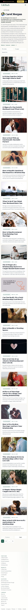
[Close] (26, 1)
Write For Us (3, 601)
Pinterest (13, 609)
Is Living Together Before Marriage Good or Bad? (13, 77)
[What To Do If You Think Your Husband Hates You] (14, 189)
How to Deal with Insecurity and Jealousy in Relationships (14, 522)
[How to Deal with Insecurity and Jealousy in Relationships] (14, 508)
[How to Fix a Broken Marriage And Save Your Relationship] (14, 412)
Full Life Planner (4, 572)
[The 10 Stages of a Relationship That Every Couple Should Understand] (14, 252)
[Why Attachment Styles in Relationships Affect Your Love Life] (14, 444)
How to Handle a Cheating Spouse (13, 329)
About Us (3, 594)
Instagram (8, 609)
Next (20, 537)
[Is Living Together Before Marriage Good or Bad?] (14, 64)
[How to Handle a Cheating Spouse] (14, 315)
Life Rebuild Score (4, 559)
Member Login (4, 603)
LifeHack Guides (4, 557)
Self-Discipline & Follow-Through (7, 582)
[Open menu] (25, 5)
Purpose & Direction (5, 584)
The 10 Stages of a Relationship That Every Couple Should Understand (14, 267)
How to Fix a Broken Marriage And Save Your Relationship (12, 426)
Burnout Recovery (4, 580)
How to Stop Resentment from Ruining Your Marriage (12, 234)
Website (3, 45)
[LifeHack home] (5, 5)
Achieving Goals (4, 565)
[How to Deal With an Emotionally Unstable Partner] (14, 125)
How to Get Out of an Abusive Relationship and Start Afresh (13, 361)
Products (3, 567)
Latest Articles (4, 597)
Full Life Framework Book (6, 571)
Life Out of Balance (5, 586)
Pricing (2, 576)
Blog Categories (4, 599)
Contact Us (3, 596)
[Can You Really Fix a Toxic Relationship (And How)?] (14, 285)
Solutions (4, 579)
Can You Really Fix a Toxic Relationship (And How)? (13, 298)
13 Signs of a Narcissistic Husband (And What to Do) (13, 108)
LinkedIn (24, 609)
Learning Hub (3, 574)
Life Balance (3, 563)
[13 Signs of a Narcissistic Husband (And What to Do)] (14, 94)
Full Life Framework (5, 561)
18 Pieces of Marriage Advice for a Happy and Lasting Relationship (12, 393)
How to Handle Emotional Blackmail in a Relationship (14, 171)
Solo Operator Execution (6, 589)
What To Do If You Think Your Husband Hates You (12, 202)
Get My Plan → (20, 1)
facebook (8, 45)
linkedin (13, 45)
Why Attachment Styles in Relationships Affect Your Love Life (13, 459)
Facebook (3, 609)
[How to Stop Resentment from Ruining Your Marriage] (14, 219)
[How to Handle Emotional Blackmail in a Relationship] (14, 158)
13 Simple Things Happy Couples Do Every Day (12, 490)
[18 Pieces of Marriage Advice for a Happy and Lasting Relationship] (14, 379)
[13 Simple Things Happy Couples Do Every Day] (14, 477)
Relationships (6, 73)
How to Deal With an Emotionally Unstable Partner (11, 140)
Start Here (4, 556)
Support (2, 605)
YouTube (19, 609)
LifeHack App (4, 569)
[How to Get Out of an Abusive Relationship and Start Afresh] (14, 346)
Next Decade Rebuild (5, 588)
